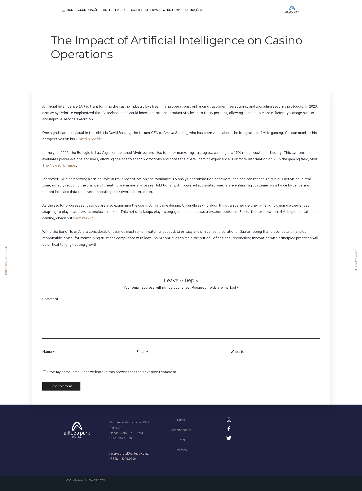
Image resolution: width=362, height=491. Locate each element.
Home (71, 10)
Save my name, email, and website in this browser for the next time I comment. (112, 372)
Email (140, 351)
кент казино (83, 218)
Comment (50, 299)
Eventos (121, 10)
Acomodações (89, 10)
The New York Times (59, 165)
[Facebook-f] (228, 428)
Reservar (152, 10)
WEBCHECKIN (172, 10)
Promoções (193, 10)
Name (47, 351)
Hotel (107, 10)
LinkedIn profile (89, 139)
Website (237, 351)
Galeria (136, 10)
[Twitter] (228, 438)
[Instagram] (228, 419)
